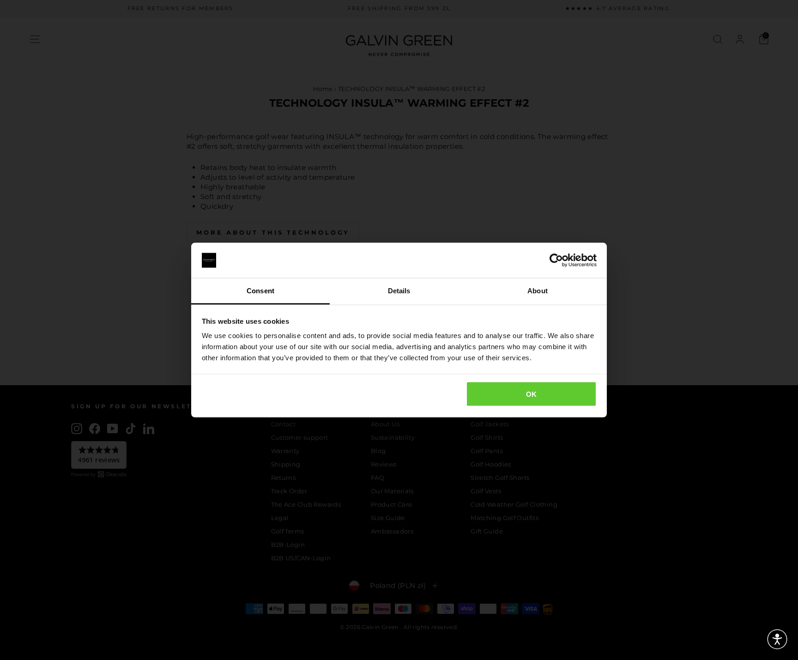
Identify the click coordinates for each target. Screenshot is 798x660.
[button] (777, 639)
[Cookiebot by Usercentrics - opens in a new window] (556, 260)
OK (531, 394)
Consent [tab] (260, 291)
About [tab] (537, 291)
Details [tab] (399, 291)
